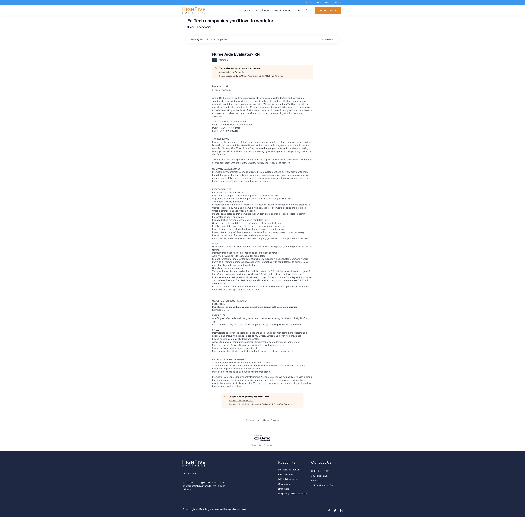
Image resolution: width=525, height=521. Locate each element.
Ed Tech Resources (288, 479)
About (309, 2)
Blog (327, 2)
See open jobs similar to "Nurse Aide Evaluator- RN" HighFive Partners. (251, 76)
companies (217, 39)
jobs (197, 39)
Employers (283, 488)
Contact (336, 2)
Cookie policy (269, 445)
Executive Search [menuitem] (283, 10)
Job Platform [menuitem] (304, 10)
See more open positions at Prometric (262, 420)
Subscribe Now (328, 10)
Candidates (284, 484)
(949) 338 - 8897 (320, 471)
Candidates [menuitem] (262, 10)
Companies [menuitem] (245, 10)
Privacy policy (256, 445)
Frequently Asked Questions (292, 493)
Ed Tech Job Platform (289, 469)
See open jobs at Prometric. (231, 72)
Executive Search (287, 474)
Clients (318, 2)
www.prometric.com (234, 171)
